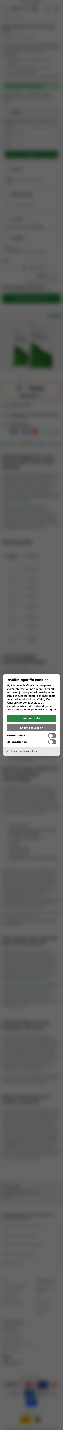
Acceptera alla (31, 718)
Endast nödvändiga (31, 727)
